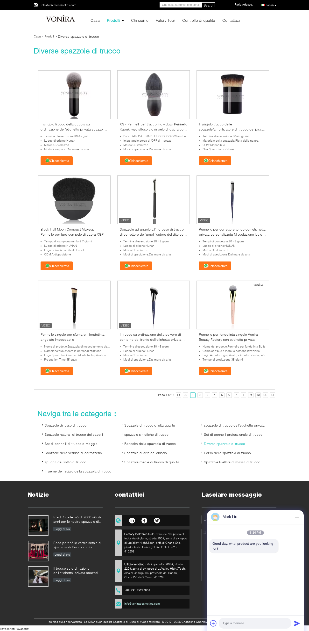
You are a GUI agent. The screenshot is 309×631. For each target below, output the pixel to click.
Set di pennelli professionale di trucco (233, 434)
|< (178, 395)
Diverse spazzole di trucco (224, 444)
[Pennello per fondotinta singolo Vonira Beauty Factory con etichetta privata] (233, 304)
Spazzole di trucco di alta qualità (149, 425)
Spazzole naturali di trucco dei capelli (74, 434)
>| (272, 395)
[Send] (297, 623)
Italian (270, 5)
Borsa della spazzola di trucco (227, 453)
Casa (95, 20)
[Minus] (297, 517)
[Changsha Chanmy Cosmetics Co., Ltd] (60, 19)
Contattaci (231, 20)
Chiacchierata (59, 161)
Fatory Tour (165, 20)
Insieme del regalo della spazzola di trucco (78, 471)
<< (186, 395)
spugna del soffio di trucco (65, 462)
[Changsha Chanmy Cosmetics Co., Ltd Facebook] (144, 519)
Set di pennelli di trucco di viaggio (71, 444)
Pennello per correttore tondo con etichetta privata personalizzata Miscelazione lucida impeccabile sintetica (232, 234)
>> (265, 395)
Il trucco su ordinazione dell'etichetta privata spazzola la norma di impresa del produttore (76, 571)
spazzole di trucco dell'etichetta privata (234, 425)
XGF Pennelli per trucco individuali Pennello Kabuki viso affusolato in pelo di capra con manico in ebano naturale (153, 129)
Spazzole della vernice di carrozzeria (73, 453)
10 (258, 395)
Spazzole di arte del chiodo (145, 453)
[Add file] (213, 623)
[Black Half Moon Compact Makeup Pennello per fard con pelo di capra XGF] (74, 199)
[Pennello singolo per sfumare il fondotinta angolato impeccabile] (74, 304)
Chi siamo (139, 20)
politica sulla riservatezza (65, 622)
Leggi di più (62, 529)
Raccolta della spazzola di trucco (150, 444)
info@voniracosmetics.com (58, 5)
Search (209, 5)
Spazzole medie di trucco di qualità (151, 462)
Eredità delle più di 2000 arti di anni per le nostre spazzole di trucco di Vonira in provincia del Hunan (78, 519)
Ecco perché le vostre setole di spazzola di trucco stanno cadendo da (77, 545)
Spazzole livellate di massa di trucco (232, 462)
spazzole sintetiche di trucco (146, 434)
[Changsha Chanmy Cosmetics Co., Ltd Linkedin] (132, 519)
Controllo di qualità (198, 20)
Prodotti (113, 20)
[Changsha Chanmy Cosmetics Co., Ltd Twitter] (157, 519)
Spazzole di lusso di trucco (65, 425)
